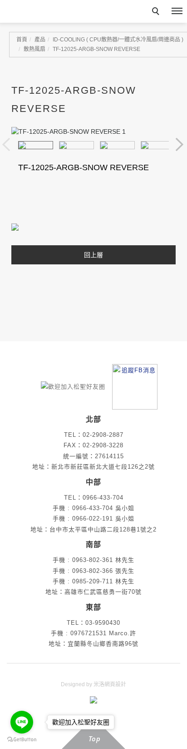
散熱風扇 (34, 49)
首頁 (21, 39)
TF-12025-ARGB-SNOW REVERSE (96, 49)
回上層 (93, 254)
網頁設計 (115, 684)
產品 (39, 39)
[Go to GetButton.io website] (21, 740)
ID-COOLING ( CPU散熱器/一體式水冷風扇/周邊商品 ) (118, 39)
